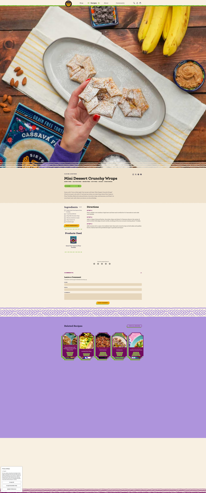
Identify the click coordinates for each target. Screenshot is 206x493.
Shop (81, 3)
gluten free (86, 352)
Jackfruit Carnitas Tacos (103, 350)
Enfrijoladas (86, 350)
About (106, 3)
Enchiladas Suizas (136, 350)
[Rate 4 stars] (107, 263)
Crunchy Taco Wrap (169, 351)
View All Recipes (134, 325)
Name (66, 282)
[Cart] (140, 3)
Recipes (94, 3)
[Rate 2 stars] (99, 263)
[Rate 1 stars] (95, 263)
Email (66, 287)
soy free (86, 355)
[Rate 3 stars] (103, 263)
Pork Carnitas (69, 350)
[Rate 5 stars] (111, 263)
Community (120, 3)
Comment (67, 292)
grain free (68, 355)
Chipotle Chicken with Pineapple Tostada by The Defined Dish (152, 349)
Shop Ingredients (72, 225)
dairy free (70, 352)
